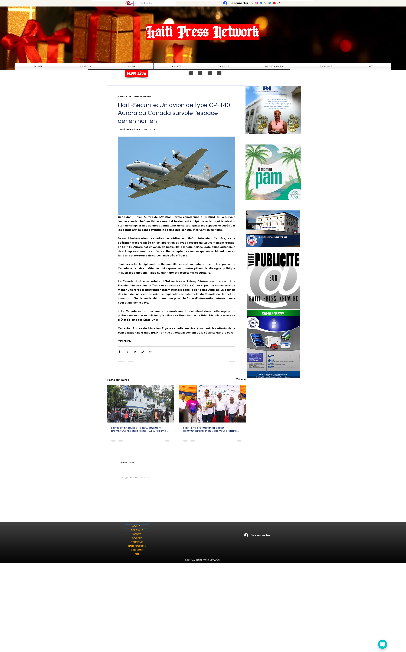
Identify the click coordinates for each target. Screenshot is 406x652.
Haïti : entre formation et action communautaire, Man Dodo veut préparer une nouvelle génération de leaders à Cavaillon (210, 429)
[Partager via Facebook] (119, 351)
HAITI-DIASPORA (137, 548)
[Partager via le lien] (142, 351)
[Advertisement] (203, 587)
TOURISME (137, 544)
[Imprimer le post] (150, 351)
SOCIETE (137, 540)
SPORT (137, 536)
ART (137, 556)
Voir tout (241, 379)
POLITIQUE (137, 532)
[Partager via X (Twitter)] (127, 351)
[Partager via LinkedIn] (134, 351)
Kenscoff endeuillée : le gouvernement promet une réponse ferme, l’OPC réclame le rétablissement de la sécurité (140, 429)
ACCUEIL (137, 528)
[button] (273, 172)
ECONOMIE (137, 552)
